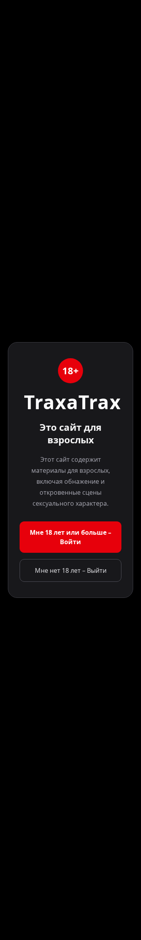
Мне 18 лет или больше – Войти (70, 537)
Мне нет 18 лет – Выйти (71, 570)
